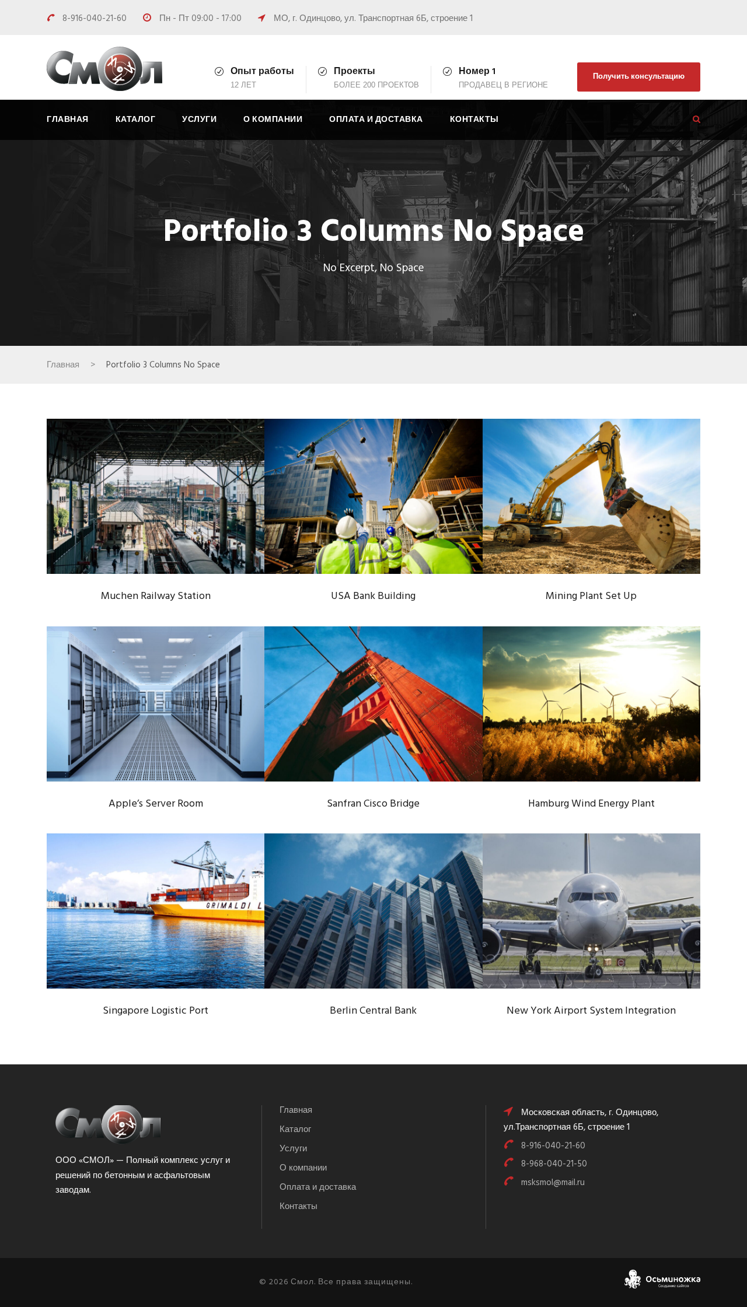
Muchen (136, 520)
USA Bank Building (373, 501)
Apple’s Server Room (155, 708)
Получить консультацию (639, 77)
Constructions (388, 934)
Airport (560, 941)
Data (138, 727)
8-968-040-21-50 (554, 1164)
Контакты (474, 120)
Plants (609, 520)
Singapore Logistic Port (156, 916)
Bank (354, 520)
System (388, 520)
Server (170, 727)
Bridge (345, 727)
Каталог (136, 120)
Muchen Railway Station (155, 501)
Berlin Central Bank (373, 916)
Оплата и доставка (376, 120)
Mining (574, 520)
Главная (68, 120)
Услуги (199, 120)
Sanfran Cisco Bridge (373, 708)
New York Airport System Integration (591, 916)
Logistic (141, 934)
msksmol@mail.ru (553, 1183)
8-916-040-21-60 (95, 19)
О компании (272, 120)
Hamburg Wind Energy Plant (591, 708)
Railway (176, 520)
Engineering (391, 727)
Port (175, 934)
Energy (572, 727)
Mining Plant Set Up (591, 501)
